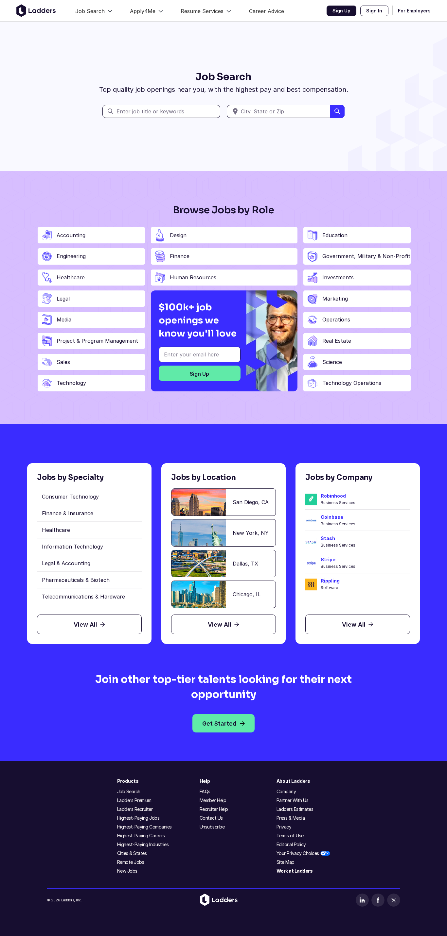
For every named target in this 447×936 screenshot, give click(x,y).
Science (332, 362)
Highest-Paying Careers (141, 835)
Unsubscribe (212, 826)
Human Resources (193, 277)
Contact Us (211, 818)
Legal (63, 298)
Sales (63, 362)
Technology (71, 383)
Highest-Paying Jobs (138, 818)
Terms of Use (290, 835)
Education (335, 235)
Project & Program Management (97, 340)
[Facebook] (377, 900)
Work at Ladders (295, 871)
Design (178, 235)
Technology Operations (351, 383)
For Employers (414, 10)
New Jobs (127, 871)
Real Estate (336, 340)
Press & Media (291, 818)
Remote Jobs (130, 862)
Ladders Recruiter (135, 809)
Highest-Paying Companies (144, 826)
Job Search (128, 791)
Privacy (284, 826)
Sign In (374, 10)
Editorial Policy (291, 844)
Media (64, 319)
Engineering (71, 256)
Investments (338, 277)
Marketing (335, 298)
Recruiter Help (214, 809)
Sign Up (341, 10)
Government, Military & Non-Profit (366, 256)
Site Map (286, 862)
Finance (179, 256)
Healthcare (71, 277)
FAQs (205, 791)
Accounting (71, 235)
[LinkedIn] (362, 900)
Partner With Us (293, 800)
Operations (336, 319)
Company (286, 791)
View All (85, 624)
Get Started (219, 723)
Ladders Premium (134, 800)
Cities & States (132, 853)
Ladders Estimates (295, 809)
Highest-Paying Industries (143, 844)
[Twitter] (393, 900)
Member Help (213, 800)
